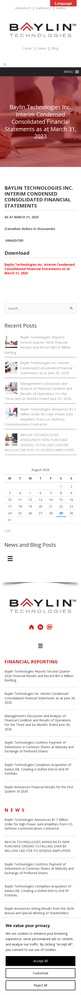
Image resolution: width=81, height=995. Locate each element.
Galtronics (43, 8)
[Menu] (10, 558)
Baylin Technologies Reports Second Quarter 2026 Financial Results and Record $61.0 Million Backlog (38, 675)
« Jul (7, 530)
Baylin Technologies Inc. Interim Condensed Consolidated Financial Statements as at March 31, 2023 (39, 268)
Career (27, 48)
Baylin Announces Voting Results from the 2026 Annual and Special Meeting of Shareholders (39, 910)
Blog (55, 48)
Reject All (40, 985)
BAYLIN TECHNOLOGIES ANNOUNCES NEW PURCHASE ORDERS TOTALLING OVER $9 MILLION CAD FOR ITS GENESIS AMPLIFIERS (37, 846)
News (42, 48)
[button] (5, 65)
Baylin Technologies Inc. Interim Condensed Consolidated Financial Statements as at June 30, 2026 (46, 367)
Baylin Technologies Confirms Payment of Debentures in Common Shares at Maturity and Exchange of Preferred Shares (39, 746)
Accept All (41, 961)
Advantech (23, 8)
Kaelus (61, 8)
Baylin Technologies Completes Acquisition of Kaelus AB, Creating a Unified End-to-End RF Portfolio (37, 769)
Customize (40, 973)
